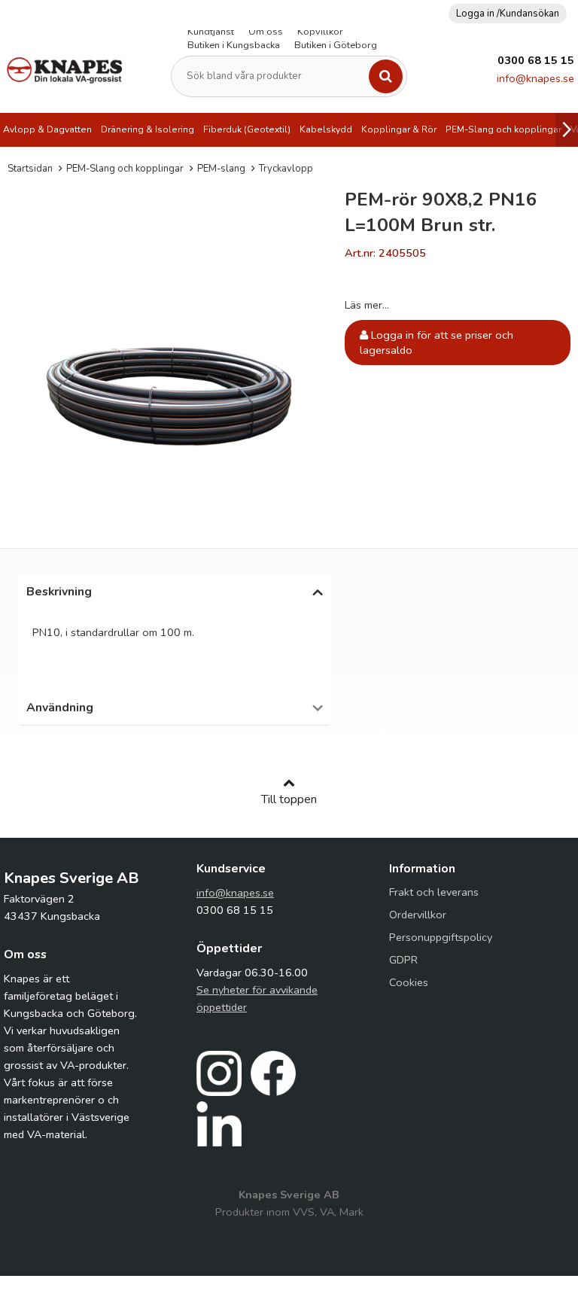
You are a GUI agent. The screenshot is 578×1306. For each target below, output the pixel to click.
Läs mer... (367, 304)
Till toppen (289, 799)
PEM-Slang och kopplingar (503, 129)
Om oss (265, 31)
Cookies (408, 982)
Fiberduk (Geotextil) (247, 129)
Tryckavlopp (286, 168)
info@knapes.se (535, 78)
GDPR (403, 959)
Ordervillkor (417, 914)
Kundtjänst (210, 31)
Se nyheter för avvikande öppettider (257, 998)
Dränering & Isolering (147, 129)
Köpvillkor (320, 31)
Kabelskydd (326, 129)
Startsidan (30, 168)
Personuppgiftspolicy (440, 937)
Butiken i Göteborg (335, 45)
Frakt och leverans (434, 892)
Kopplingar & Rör (399, 129)
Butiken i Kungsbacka (233, 45)
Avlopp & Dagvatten (47, 129)
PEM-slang (221, 168)
